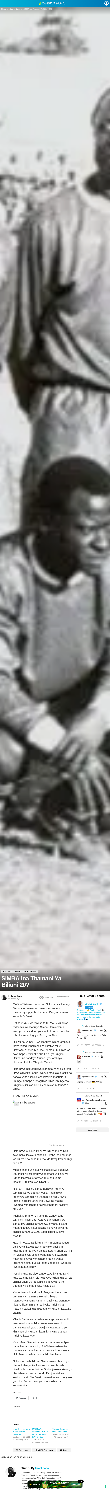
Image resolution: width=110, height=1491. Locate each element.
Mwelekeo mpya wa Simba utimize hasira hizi (21, 1431)
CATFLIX (86, 1057)
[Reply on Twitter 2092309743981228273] (78, 1045)
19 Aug (97, 1057)
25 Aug (100, 1030)
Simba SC (7, 1457)
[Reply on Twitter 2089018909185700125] (78, 1121)
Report (65, 1450)
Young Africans (23, 1457)
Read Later (23, 1450)
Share (16, 1104)
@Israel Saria (88, 1076)
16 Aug (87, 1103)
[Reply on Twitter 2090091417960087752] (78, 1068)
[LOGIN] (106, 3)
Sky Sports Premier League (94, 1100)
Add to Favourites (45, 1450)
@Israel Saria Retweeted (94, 1026)
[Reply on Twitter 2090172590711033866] (78, 1088)
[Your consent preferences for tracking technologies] (105, 1486)
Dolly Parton (87, 1030)
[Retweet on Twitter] (83, 1026)
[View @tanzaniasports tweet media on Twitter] (85, 1038)
